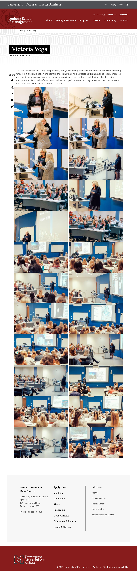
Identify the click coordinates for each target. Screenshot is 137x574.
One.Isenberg (99, 15)
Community (110, 20)
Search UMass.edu (126, 4)
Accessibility (122, 567)
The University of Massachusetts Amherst (34, 5)
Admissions (112, 15)
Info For (124, 20)
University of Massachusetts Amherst (82, 567)
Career (97, 20)
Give (121, 4)
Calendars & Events (65, 521)
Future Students (98, 509)
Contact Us (123, 15)
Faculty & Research (66, 20)
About (48, 20)
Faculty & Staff (98, 503)
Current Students (99, 498)
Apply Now (60, 487)
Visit (106, 4)
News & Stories (62, 527)
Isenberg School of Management (20, 20)
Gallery (22, 30)
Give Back (59, 498)
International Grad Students (103, 514)
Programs (84, 20)
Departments (61, 515)
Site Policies (109, 567)
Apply (114, 4)
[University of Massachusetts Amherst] (19, 558)
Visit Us (58, 493)
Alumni (95, 493)
